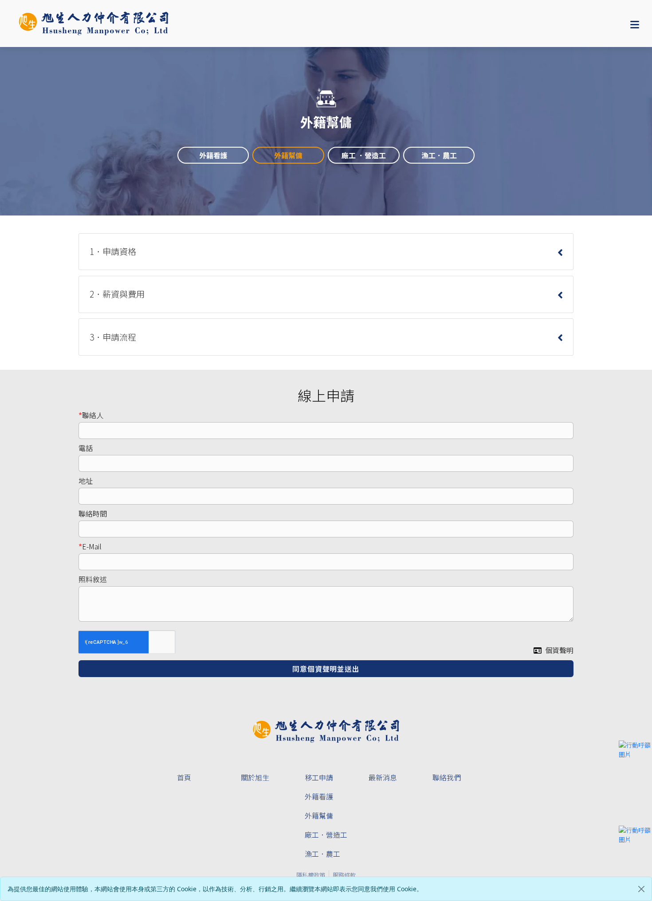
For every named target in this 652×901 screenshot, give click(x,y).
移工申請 (319, 777)
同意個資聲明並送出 (325, 668)
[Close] (641, 889)
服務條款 (344, 874)
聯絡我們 (446, 777)
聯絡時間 (93, 513)
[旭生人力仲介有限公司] (93, 23)
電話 (86, 448)
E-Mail (92, 546)
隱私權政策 (310, 874)
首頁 (184, 777)
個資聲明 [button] (559, 650)
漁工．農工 (322, 853)
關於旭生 (255, 777)
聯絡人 (92, 415)
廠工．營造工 (326, 834)
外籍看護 (319, 796)
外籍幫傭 (319, 815)
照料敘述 (93, 579)
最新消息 (383, 777)
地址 (86, 480)
